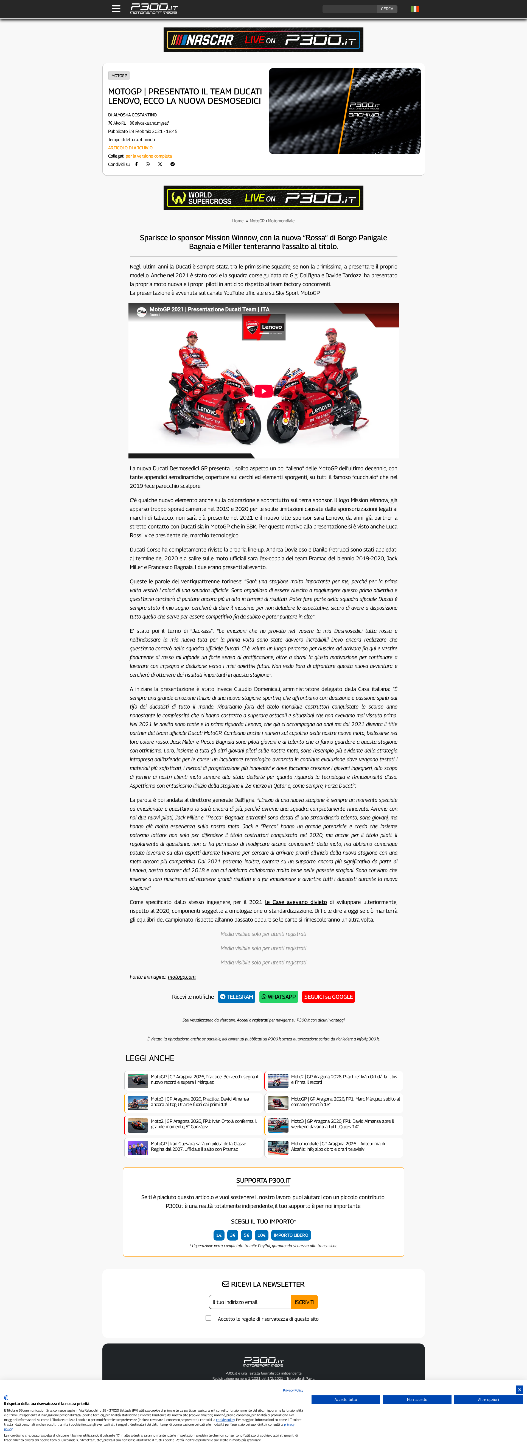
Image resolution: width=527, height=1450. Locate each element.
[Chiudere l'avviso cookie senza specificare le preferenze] (519, 1389)
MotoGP (119, 75)
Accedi (242, 1019)
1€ (219, 1235)
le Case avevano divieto (296, 902)
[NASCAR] (263, 50)
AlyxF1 (119, 123)
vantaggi (336, 1019)
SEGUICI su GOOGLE (328, 996)
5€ (246, 1235)
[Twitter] (160, 164)
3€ (233, 1235)
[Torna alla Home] (263, 1367)
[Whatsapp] (148, 164)
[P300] (263, 208)
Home (237, 220)
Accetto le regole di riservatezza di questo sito (268, 1319)
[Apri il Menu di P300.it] (116, 9)
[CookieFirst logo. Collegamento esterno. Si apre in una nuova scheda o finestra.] (6, 1397)
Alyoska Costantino (135, 114)
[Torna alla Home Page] (151, 13)
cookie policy (225, 1420)
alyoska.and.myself (152, 123)
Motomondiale (281, 220)
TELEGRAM (239, 996)
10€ (261, 1235)
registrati (260, 1019)
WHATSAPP (281, 996)
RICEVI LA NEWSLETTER (267, 1284)
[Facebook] (136, 164)
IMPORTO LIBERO (291, 1235)
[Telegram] (172, 164)
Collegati (116, 156)
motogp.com (182, 976)
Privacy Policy (293, 1390)
